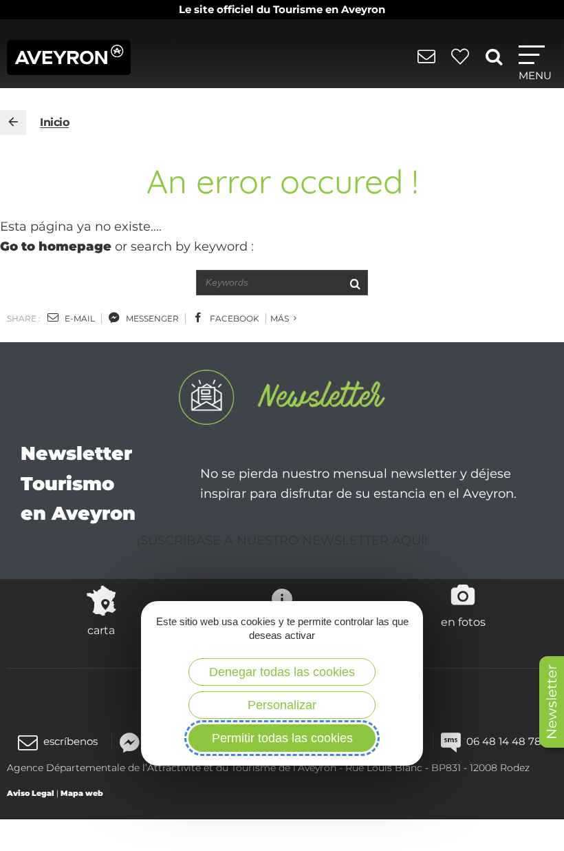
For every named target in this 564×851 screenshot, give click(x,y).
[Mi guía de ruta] (462, 63)
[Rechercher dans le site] (496, 61)
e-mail (79, 318)
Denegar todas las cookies (282, 672)
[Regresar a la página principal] (13, 122)
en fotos (463, 622)
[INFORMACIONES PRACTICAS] (428, 63)
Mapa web (82, 793)
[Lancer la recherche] (354, 283)
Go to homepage (55, 246)
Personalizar (282, 705)
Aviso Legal (30, 793)
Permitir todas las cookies (282, 738)
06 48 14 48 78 (503, 741)
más (280, 318)
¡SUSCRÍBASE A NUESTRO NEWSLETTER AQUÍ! (282, 540)
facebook (233, 318)
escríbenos (70, 741)
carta (101, 630)
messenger (151, 318)
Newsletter (551, 701)
